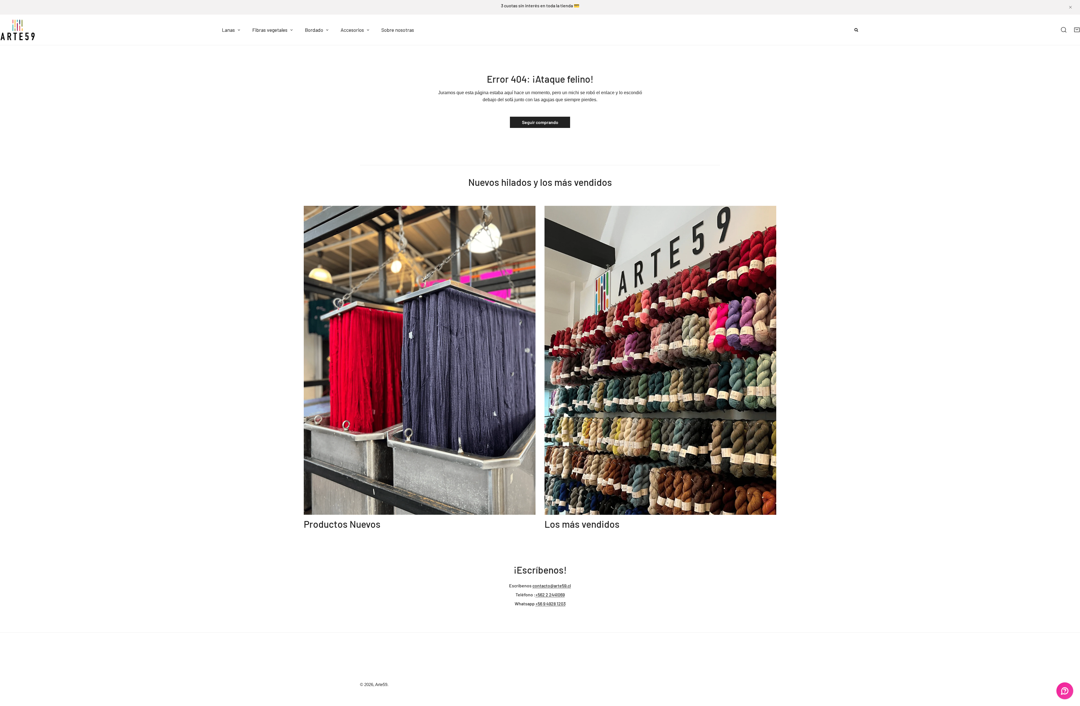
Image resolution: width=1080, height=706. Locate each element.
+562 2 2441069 (550, 594)
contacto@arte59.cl (551, 585)
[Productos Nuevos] (420, 360)
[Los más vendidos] (660, 360)
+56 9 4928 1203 (551, 603)
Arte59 (381, 684)
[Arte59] (17, 30)
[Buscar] (1063, 30)
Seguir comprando (540, 122)
